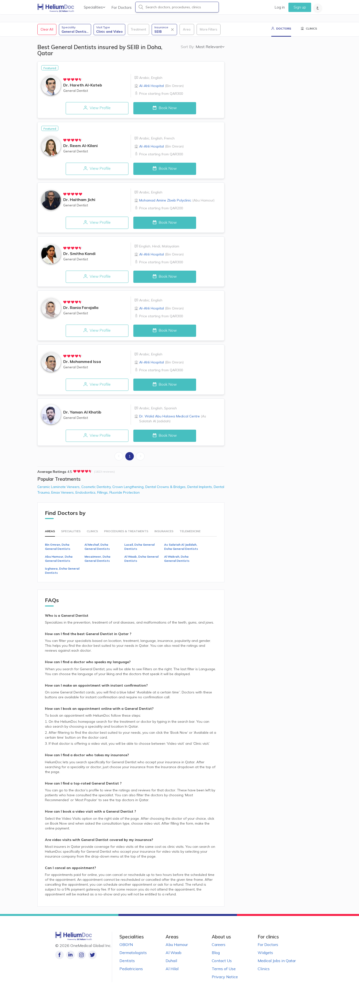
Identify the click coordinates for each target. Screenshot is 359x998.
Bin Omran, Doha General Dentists (57, 547)
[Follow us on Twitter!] (92, 955)
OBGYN (126, 944)
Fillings (103, 492)
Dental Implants (200, 487)
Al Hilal (172, 968)
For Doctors (121, 7)
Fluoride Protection (124, 492)
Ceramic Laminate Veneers (59, 487)
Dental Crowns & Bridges (166, 487)
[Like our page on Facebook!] (59, 955)
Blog (216, 952)
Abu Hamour (177, 944)
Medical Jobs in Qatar (277, 960)
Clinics (264, 968)
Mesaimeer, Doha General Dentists (97, 559)
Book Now (167, 107)
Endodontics (86, 492)
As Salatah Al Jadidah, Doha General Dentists (181, 547)
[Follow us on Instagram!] (81, 955)
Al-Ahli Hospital (161, 86)
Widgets (265, 952)
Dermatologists (133, 952)
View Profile (100, 107)
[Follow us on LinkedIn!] (70, 955)
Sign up (300, 7)
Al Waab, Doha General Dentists (141, 559)
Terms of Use (224, 968)
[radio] (65, 79)
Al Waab (173, 952)
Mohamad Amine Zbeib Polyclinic (176, 200)
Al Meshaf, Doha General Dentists (97, 547)
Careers (218, 944)
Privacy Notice (225, 976)
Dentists (127, 960)
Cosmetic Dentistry (96, 487)
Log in (280, 7)
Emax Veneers (63, 492)
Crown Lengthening (128, 487)
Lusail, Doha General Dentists (139, 547)
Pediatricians (131, 968)
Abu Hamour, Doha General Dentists (59, 559)
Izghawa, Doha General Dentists (62, 570)
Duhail (171, 960)
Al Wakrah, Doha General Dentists (177, 559)
